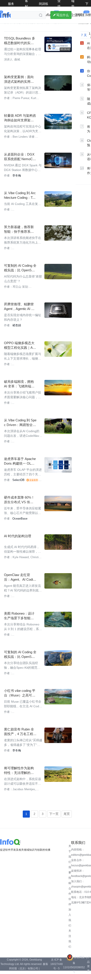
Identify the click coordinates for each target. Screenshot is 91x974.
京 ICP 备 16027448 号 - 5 (56, 964)
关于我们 (69, 854)
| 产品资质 (88, 964)
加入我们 (69, 917)
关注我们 (69, 938)
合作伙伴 (69, 896)
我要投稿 (69, 875)
